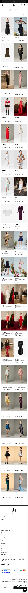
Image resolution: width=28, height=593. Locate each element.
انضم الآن (20, 587)
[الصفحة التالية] (17, 503)
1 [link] (10, 503)
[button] (2, 4)
